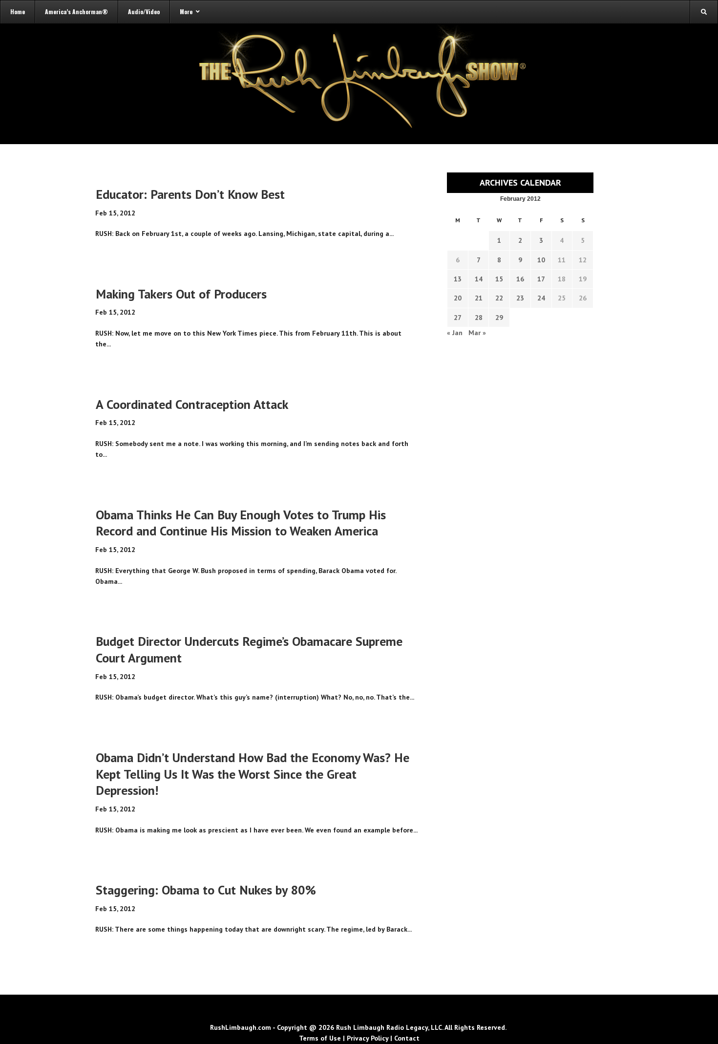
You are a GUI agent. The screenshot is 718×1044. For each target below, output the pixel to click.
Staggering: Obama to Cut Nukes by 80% (206, 890)
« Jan (455, 332)
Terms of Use (320, 1038)
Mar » (477, 332)
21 (479, 298)
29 (499, 317)
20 (458, 298)
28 (479, 317)
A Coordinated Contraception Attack (192, 404)
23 (520, 298)
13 (458, 279)
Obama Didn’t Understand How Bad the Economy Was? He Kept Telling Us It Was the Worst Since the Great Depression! (252, 774)
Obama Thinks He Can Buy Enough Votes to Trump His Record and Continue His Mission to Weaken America (241, 523)
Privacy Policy (367, 1038)
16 (520, 279)
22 (499, 298)
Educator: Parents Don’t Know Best (190, 194)
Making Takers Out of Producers (181, 294)
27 (458, 317)
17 (541, 279)
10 (541, 260)
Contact (407, 1038)
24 (541, 298)
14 (479, 279)
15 (499, 279)
